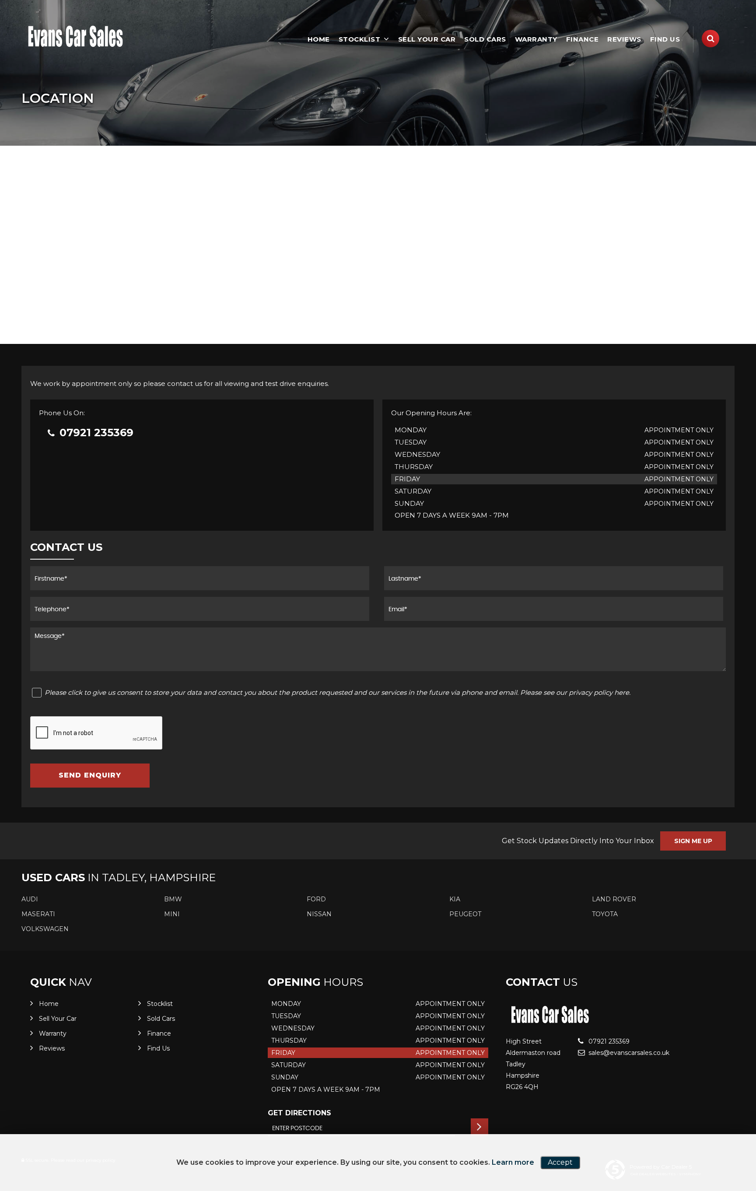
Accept (560, 1162)
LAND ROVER (614, 899)
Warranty (536, 39)
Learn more (513, 1162)
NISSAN (319, 914)
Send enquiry (90, 775)
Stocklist (360, 39)
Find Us (665, 39)
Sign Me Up (693, 841)
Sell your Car (427, 39)
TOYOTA (605, 914)
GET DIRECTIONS (299, 1113)
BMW (173, 899)
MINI (172, 914)
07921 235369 (94, 432)
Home (319, 39)
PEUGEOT (465, 914)
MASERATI (38, 914)
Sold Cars (485, 39)
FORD (316, 899)
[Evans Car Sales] (76, 36)
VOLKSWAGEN (45, 929)
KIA (454, 899)
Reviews (624, 39)
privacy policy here (599, 692)
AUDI (29, 899)
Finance (582, 39)
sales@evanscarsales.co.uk (628, 1053)
